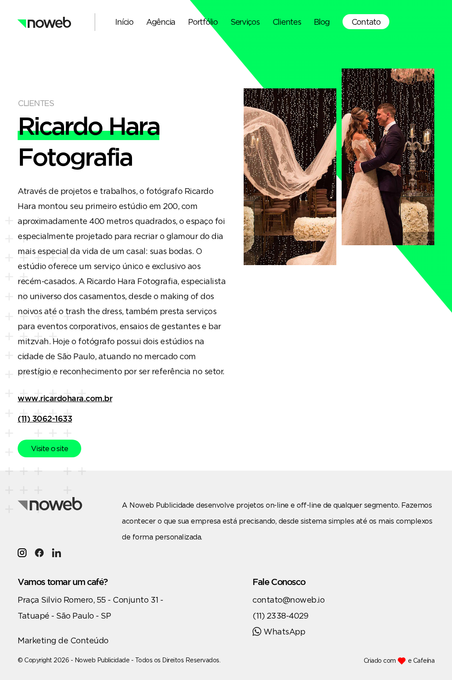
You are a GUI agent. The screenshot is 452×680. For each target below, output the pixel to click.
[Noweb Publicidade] (44, 22)
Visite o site (49, 448)
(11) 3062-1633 (45, 418)
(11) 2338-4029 (280, 615)
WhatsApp (284, 631)
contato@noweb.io (288, 599)
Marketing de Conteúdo (63, 640)
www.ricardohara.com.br (65, 398)
